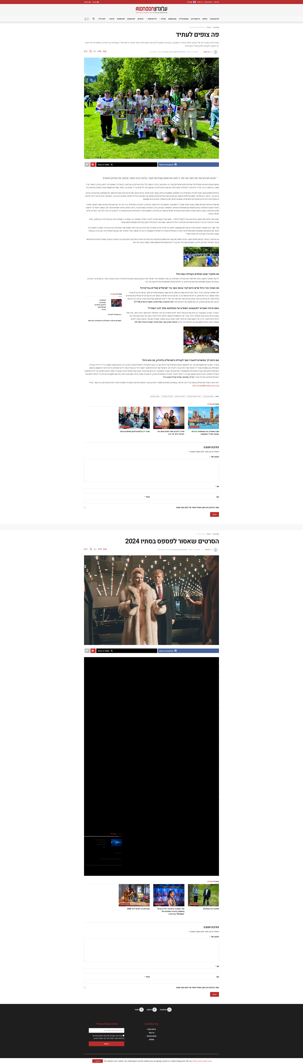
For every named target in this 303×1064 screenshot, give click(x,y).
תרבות (112, 19)
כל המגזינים (195, 19)
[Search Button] (94, 19)
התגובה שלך (214, 457)
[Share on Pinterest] (93, 164)
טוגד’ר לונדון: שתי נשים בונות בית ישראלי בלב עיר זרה (170, 432)
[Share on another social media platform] (87, 164)
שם (217, 486)
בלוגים (205, 19)
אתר (217, 497)
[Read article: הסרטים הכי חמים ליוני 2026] (134, 895)
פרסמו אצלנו (208, 2)
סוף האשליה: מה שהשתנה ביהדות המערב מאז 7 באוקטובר (205, 432)
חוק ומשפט (172, 19)
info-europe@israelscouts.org (205, 385)
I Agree (97, 1061)
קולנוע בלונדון (201, 534)
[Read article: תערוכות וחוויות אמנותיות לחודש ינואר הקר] (116, 842)
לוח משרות (121, 19)
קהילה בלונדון (180, 396)
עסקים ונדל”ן (184, 19)
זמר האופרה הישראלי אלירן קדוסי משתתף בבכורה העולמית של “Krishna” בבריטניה (170, 911)
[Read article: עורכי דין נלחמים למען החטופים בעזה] (134, 418)
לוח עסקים (131, 19)
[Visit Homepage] (151, 10)
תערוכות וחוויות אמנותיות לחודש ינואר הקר (100, 843)
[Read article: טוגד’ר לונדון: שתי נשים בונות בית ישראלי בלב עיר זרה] (168, 418)
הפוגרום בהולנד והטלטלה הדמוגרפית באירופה (104, 320)
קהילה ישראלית (167, 396)
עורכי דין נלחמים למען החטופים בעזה (135, 431)
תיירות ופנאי (152, 19)
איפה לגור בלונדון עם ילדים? (111, 859)
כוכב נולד (117, 853)
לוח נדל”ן (102, 19)
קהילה (163, 19)
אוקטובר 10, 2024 (194, 549)
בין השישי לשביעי (114, 314)
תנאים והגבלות (151, 1036)
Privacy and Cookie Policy (202, 1061)
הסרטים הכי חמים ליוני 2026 (138, 908)
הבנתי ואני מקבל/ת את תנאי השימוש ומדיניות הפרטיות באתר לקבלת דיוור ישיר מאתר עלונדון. (108, 1037)
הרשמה (86, 2)
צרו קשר (200, 2)
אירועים (140, 19)
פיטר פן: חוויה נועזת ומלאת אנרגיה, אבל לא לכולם (103, 865)
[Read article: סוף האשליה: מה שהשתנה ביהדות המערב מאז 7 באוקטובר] (203, 418)
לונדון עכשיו (214, 19)
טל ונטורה (206, 52)
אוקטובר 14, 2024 (192, 52)
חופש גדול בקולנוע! (211, 908)
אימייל (147, 497)
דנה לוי (207, 549)
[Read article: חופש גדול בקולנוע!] (203, 895)
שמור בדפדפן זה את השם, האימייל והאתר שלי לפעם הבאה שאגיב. (197, 507)
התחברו (94, 2)
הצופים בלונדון (208, 396)
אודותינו (216, 2)
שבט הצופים (155, 396)
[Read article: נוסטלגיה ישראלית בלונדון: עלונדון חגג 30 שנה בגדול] (116, 303)
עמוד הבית (216, 27)
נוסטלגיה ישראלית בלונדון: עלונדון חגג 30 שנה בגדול (100, 305)
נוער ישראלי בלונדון (194, 396)
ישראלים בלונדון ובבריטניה (196, 27)
